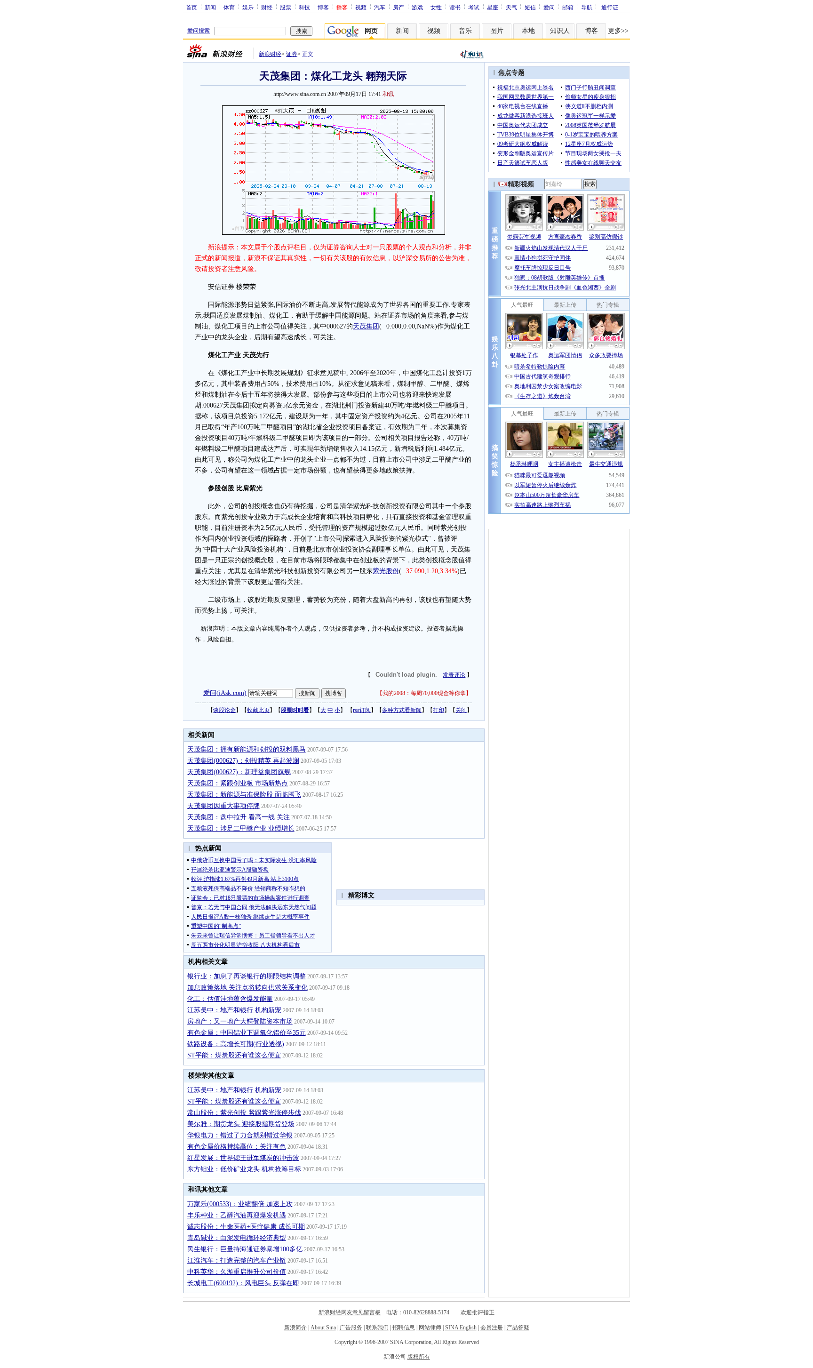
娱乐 (248, 7)
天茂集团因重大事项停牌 (223, 805)
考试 (473, 7)
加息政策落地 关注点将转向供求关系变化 (247, 987)
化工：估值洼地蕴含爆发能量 (230, 998)
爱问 (549, 7)
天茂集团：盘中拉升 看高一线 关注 (238, 817)
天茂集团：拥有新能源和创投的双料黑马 (246, 749)
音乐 (465, 30)
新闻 (210, 7)
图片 (496, 30)
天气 (511, 7)
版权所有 (418, 1356)
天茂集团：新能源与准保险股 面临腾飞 (244, 794)
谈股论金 (224, 710)
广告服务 (351, 1327)
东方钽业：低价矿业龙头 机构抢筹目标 (244, 1169)
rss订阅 (362, 710)
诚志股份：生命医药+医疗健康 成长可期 (246, 1226)
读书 (455, 7)
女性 (436, 7)
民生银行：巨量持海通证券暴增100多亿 (245, 1249)
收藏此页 (258, 710)
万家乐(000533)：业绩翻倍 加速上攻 (240, 1204)
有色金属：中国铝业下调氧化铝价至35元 (246, 1032)
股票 (285, 7)
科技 (304, 7)
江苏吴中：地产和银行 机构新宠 (234, 1010)
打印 (438, 710)
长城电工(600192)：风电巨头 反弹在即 (243, 1283)
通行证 (609, 7)
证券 (291, 54)
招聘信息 (403, 1327)
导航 (586, 7)
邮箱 (568, 7)
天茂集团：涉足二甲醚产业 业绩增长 (241, 828)
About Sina (323, 1327)
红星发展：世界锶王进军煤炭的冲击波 (243, 1157)
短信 (530, 7)
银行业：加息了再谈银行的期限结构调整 (246, 976)
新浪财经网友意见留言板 (350, 1312)
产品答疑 (518, 1327)
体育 (229, 7)
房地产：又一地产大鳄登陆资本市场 (240, 1021)
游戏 (417, 7)
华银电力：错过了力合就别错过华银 (240, 1135)
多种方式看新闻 (402, 710)
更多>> (618, 30)
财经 (266, 7)
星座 (492, 7)
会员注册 (491, 1327)
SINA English (461, 1327)
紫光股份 (386, 571)
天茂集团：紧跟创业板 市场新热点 (237, 783)
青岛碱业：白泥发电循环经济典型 (236, 1237)
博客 (323, 7)
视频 (361, 7)
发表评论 (454, 675)
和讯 (388, 94)
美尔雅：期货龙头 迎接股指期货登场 (241, 1124)
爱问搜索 (198, 30)
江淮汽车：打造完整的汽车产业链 (236, 1260)
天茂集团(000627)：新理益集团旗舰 (239, 772)
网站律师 (430, 1327)
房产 (398, 7)
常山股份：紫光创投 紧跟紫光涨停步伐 (244, 1112)
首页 (191, 7)
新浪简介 (295, 1327)
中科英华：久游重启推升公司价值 (236, 1271)
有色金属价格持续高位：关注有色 (236, 1146)
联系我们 (377, 1327)
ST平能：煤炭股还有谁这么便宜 (234, 1055)
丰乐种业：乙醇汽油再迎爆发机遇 (236, 1215)
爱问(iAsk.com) (225, 692)
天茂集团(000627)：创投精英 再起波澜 (243, 760)
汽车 (379, 7)
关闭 (461, 710)
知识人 (560, 30)
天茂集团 (366, 326)
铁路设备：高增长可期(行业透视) (235, 1044)
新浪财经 (270, 54)
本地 (528, 30)
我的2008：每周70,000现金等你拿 (424, 693)
